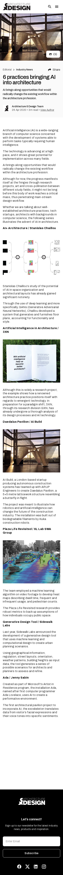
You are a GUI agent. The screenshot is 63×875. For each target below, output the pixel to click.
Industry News (24, 69)
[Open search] (49, 6)
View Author (47, 110)
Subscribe (31, 853)
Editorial (7, 69)
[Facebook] (19, 866)
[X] (27, 866)
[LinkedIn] (35, 866)
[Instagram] (43, 866)
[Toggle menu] (56, 6)
